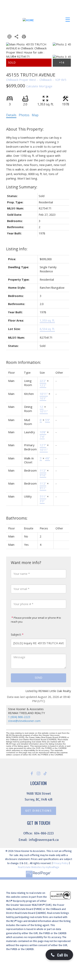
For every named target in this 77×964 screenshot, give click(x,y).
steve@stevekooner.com (24, 721)
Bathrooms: (16, 518)
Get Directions (38, 810)
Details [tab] (11, 115)
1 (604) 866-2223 (19, 717)
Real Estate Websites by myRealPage (38, 867)
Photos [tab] (24, 115)
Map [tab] (35, 115)
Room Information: (23, 362)
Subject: (16, 634)
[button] (32, 773)
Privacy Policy (60, 863)
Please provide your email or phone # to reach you (36, 619)
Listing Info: (16, 249)
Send (38, 677)
